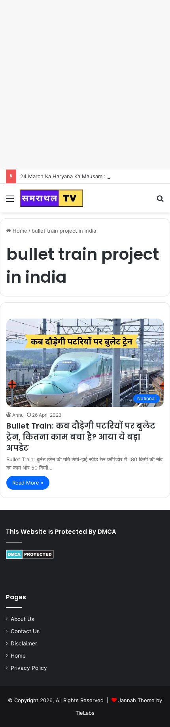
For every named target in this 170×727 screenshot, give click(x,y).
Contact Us (25, 631)
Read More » (27, 482)
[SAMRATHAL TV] (51, 198)
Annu (18, 415)
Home (19, 230)
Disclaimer (24, 643)
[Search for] (160, 201)
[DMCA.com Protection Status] (30, 557)
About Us (22, 619)
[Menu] (10, 201)
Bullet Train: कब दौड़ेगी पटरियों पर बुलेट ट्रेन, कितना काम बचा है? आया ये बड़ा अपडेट (80, 436)
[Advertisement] (85, 85)
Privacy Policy (29, 668)
